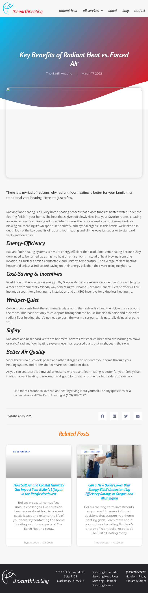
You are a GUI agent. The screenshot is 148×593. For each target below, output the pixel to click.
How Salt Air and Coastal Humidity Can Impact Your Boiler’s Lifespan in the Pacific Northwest (39, 489)
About (112, 10)
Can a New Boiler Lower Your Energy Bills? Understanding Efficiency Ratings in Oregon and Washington (109, 491)
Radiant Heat (68, 10)
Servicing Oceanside (104, 572)
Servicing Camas (102, 585)
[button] (102, 416)
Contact (139, 10)
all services (91, 10)
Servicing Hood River (105, 576)
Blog (125, 10)
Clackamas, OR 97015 (70, 581)
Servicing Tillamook (104, 581)
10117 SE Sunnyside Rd (70, 572)
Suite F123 (70, 576)
